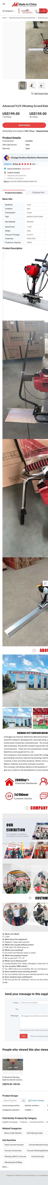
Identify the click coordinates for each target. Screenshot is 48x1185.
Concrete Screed (37, 1156)
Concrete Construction (13, 1150)
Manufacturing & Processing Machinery (22, 18)
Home (4, 18)
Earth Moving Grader (35, 1133)
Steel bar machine (31, 1105)
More (4, 1167)
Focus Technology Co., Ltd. (31, 1175)
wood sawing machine (11, 1105)
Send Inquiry (24, 125)
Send (23, 1036)
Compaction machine (10, 1110)
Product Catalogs (37, 1100)
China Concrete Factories (14, 1145)
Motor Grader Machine (13, 1133)
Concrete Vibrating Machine (37, 1150)
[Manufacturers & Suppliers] (24, 4)
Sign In (6, 181)
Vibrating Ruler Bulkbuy (13, 1162)
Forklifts (28, 1110)
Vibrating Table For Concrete (15, 1156)
